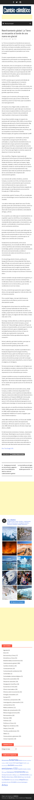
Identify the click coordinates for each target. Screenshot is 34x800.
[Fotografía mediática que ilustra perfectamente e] (9, 563)
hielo (27, 772)
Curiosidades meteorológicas (12, 676)
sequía (22, 779)
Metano (12, 777)
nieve (19, 777)
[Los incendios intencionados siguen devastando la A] (9, 548)
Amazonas (5, 760)
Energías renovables (9, 694)
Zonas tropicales (8, 739)
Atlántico (21, 760)
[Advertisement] (18, 17)
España (20, 769)
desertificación (4, 765)
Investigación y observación (11, 702)
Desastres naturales (9, 681)
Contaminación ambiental (11, 671)
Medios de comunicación (10, 710)
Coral (24, 763)
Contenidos (6, 673)
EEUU (20, 765)
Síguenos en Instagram (18, 602)
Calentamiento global (10, 663)
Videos (5, 733)
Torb (15, 39)
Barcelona (25, 760)
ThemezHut (28, 798)
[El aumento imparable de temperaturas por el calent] (24, 548)
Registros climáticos (9, 726)
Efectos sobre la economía (11, 692)
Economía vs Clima (9, 686)
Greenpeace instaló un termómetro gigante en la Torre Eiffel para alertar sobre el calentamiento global (9, 469)
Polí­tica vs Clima (8, 723)
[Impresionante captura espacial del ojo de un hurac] (9, 578)
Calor (7, 763)
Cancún (10, 763)
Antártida (13, 759)
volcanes (19, 782)
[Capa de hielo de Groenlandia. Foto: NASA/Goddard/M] (9, 534)
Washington (24, 782)
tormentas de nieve (6, 782)
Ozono (6, 779)
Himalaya (4, 775)
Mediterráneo (6, 777)
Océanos (6, 720)
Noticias (5, 718)
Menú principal (9, 23)
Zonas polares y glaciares (10, 736)
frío (3, 772)
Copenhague (19, 763)
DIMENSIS (16, 796)
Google (5, 772)
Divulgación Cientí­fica (9, 684)
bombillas (29, 760)
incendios (18, 774)
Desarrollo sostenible (9, 679)
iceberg (14, 775)
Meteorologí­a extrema (10, 713)
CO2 (14, 763)
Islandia (30, 774)
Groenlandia (19, 772)
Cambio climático (8, 666)
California (3, 763)
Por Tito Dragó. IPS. (8, 448)
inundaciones (24, 775)
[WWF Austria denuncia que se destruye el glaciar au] (9, 593)
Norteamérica (7, 715)
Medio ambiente (8, 707)
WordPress (12, 798)
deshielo (11, 765)
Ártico (5, 785)
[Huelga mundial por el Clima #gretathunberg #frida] (24, 578)
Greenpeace (10, 772)
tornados (14, 782)
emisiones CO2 (10, 768)
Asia (4, 653)
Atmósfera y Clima (8, 658)
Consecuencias (7, 668)
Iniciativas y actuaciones (10, 700)
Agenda (5, 650)
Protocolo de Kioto (14, 780)
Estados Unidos (26, 769)
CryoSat (27, 763)
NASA (15, 777)
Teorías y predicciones (18, 454)
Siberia (26, 780)
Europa (5, 697)
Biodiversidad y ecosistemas (11, 660)
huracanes (9, 775)
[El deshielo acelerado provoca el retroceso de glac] (24, 563)
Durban (16, 765)
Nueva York (24, 777)
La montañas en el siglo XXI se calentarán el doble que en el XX (25, 467)
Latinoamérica (7, 705)
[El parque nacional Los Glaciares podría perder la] (24, 593)
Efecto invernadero (9, 689)
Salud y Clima (7, 728)
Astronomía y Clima (9, 655)
